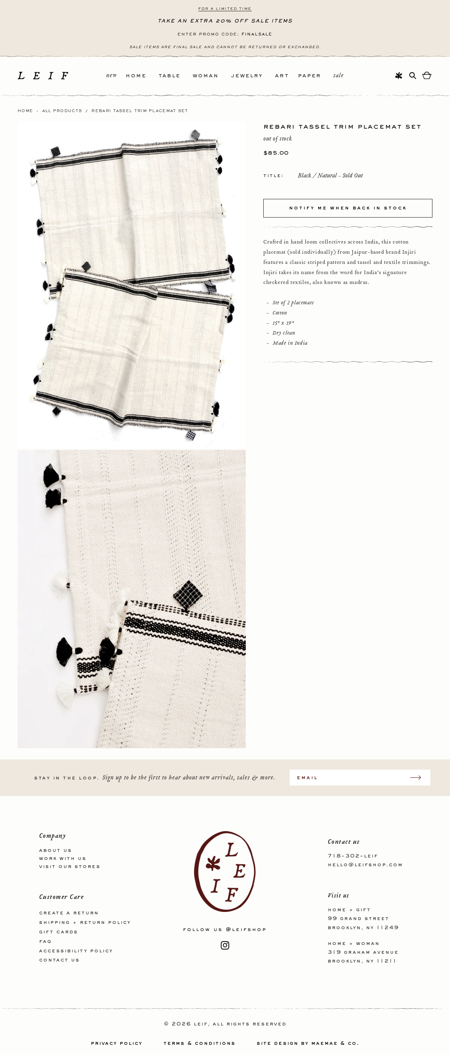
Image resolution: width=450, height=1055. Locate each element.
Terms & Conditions (199, 1043)
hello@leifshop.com (365, 864)
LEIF (201, 1024)
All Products (62, 111)
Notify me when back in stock (348, 208)
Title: (273, 175)
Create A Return (69, 913)
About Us (55, 850)
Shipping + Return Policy (85, 922)
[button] (142, 76)
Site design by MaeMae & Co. (308, 1043)
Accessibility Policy (76, 951)
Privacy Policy (116, 1043)
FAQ (45, 941)
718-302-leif (353, 856)
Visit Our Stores (70, 866)
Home (25, 111)
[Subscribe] (419, 777)
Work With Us (62, 858)
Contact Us (59, 960)
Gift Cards (58, 932)
